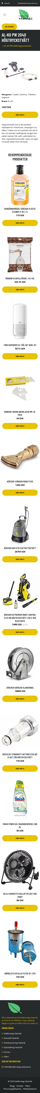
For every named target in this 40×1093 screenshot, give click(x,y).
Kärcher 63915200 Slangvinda (20, 687)
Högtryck (5, 97)
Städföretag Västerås (12, 1033)
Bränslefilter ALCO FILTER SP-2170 (20, 973)
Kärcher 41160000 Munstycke (20, 481)
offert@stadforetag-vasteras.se (27, 3)
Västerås (7, 3)
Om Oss (7, 1052)
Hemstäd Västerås (11, 1038)
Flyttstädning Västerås (13, 1047)
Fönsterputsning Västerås (14, 1043)
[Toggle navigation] (5, 15)
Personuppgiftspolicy (12, 1089)
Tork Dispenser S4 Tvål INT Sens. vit (20, 345)
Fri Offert (9, 27)
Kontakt (20, 1086)
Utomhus (23, 94)
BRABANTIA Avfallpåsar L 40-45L (20, 278)
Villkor (27, 1086)
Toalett (15, 94)
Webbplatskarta (30, 1089)
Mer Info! (20, 115)
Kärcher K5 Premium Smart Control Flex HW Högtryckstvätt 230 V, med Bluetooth (20, 617)
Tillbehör (32, 94)
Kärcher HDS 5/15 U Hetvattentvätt (20, 548)
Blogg (12, 1086)
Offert (6, 1056)
